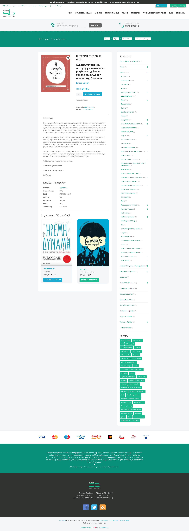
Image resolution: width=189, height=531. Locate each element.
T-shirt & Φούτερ (125, 328)
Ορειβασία (124, 197)
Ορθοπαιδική (140, 391)
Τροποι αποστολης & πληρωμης (154, 13)
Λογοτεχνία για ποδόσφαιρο (128, 376)
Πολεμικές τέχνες (127, 217)
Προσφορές (138, 413)
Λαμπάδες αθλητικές (127, 305)
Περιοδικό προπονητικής (133, 395)
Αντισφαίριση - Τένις (128, 92)
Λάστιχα (132, 373)
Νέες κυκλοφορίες (134, 384)
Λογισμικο (98, 13)
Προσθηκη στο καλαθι (93, 94)
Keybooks (63, 188)
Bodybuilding (125, 104)
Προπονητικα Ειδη (112, 13)
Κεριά (135, 366)
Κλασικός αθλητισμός (136, 369)
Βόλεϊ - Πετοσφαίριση (126, 358)
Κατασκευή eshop (86, 528)
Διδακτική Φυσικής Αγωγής (130, 124)
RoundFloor (104, 528)
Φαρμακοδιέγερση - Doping (130, 248)
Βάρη (123, 100)
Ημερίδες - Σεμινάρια (127, 311)
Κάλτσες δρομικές (126, 294)
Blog (171, 13)
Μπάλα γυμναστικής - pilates (136, 380)
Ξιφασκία (124, 76)
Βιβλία (116, 39)
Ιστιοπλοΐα (125, 143)
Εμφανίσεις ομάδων (127, 288)
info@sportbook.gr (106, 498)
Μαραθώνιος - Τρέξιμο (129, 181)
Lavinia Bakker (82, 83)
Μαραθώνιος (141, 376)
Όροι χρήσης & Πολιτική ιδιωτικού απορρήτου (114, 520)
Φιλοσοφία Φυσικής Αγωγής (131, 252)
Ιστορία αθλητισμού (128, 147)
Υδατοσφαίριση (126, 237)
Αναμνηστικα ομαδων (83, 13)
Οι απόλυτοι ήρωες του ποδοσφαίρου (131, 387)
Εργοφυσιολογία (127, 132)
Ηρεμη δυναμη (49, 269)
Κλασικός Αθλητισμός (129, 159)
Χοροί (123, 244)
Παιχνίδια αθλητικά (126, 316)
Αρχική (107, 39)
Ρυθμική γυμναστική (128, 221)
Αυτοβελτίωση (127, 39)
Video (122, 67)
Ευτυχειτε (83, 269)
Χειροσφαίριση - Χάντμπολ (130, 240)
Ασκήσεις (137, 347)
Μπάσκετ (123, 384)
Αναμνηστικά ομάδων (127, 271)
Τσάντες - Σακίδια (126, 322)
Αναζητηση (95, 25)
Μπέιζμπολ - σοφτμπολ (129, 189)
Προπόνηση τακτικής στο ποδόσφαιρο (131, 409)
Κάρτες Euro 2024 (126, 300)
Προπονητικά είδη (138, 402)
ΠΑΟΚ (122, 395)
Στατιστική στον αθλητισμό (130, 229)
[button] (68, 58)
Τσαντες (125, 13)
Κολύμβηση (125, 169)
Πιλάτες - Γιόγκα (126, 209)
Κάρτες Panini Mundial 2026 (129, 61)
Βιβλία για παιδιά (127, 112)
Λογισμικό (123, 277)
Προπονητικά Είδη (126, 283)
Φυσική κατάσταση (139, 417)
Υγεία (129, 417)
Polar (122, 344)
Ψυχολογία (125, 260)
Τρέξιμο (123, 417)
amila (128, 340)
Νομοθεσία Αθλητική (128, 193)
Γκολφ (123, 116)
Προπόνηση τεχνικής (126, 413)
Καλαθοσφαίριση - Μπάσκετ (131, 151)
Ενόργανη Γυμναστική (128, 128)
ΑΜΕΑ (123, 88)
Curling (123, 108)
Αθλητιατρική (130, 344)
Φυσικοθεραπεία (127, 256)
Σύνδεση (182, 6)
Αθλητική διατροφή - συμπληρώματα (132, 266)
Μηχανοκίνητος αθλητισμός (131, 185)
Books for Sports (137, 340)
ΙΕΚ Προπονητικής (127, 140)
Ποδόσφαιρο (125, 80)
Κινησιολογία (125, 155)
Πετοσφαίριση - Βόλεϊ (129, 205)
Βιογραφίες (136, 355)
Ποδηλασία (125, 213)
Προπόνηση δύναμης (126, 406)
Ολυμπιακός (124, 391)
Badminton (125, 84)
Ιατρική (123, 136)
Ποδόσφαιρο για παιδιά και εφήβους (130, 398)
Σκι (122, 225)
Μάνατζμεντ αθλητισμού (129, 173)
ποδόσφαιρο (135, 420)
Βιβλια (70, 13)
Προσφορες (135, 13)
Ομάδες (132, 391)
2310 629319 (132, 26)
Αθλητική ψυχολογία (126, 347)
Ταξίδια (123, 233)
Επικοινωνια (180, 13)
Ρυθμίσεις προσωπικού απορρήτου (94, 523)
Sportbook (62, 520)
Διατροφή (124, 120)
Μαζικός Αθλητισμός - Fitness (131, 177)
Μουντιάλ (123, 380)
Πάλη (123, 201)
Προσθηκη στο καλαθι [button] (53, 280)
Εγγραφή (174, 6)
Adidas (122, 340)
